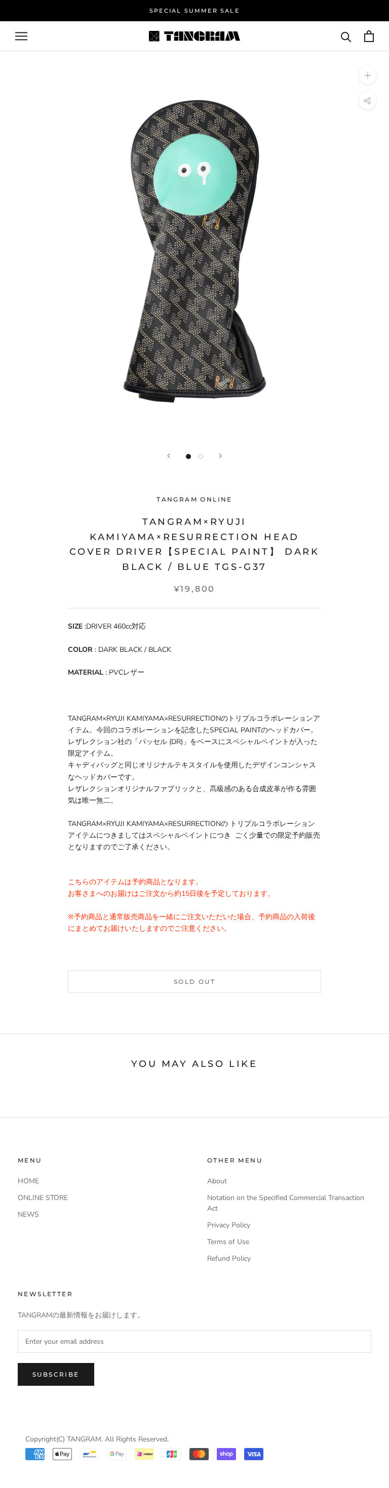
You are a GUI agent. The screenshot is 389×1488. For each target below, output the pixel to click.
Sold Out (194, 981)
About (217, 1181)
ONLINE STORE (43, 1198)
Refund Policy (229, 1258)
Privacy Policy (228, 1225)
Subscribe (56, 1374)
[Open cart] (369, 36)
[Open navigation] (21, 36)
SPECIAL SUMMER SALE (194, 10)
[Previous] (168, 455)
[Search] (346, 36)
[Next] (220, 455)
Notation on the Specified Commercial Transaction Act (285, 1203)
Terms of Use (228, 1242)
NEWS (28, 1214)
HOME (28, 1181)
